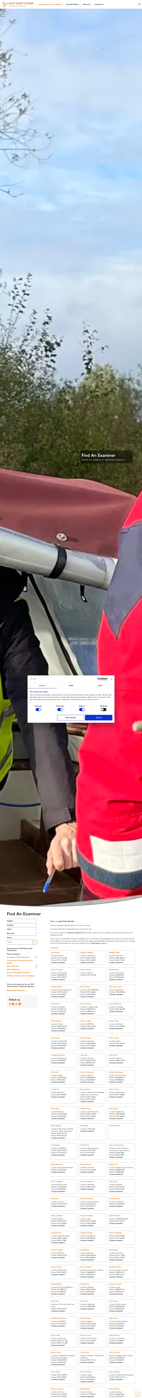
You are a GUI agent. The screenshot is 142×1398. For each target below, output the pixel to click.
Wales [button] (9, 929)
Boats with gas (13, 966)
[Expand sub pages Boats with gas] (36, 966)
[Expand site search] (139, 4)
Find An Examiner (13, 954)
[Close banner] (111, 679)
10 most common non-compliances (21, 976)
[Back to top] (138, 1394)
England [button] (10, 921)
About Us (86, 4)
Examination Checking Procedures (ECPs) (20, 961)
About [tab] (100, 685)
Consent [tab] (42, 685)
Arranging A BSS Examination (18, 957)
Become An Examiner (16, 990)
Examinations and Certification (50, 4)
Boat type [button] (10, 933)
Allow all (99, 717)
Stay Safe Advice (72, 4)
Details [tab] (71, 685)
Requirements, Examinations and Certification (19, 949)
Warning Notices (13, 969)
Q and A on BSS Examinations (19, 973)
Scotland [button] (10, 925)
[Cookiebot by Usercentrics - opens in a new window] (99, 679)
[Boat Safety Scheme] (18, 4)
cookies (38, 695)
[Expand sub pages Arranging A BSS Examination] (36, 957)
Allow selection (70, 717)
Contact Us (99, 4)
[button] (34, 942)
